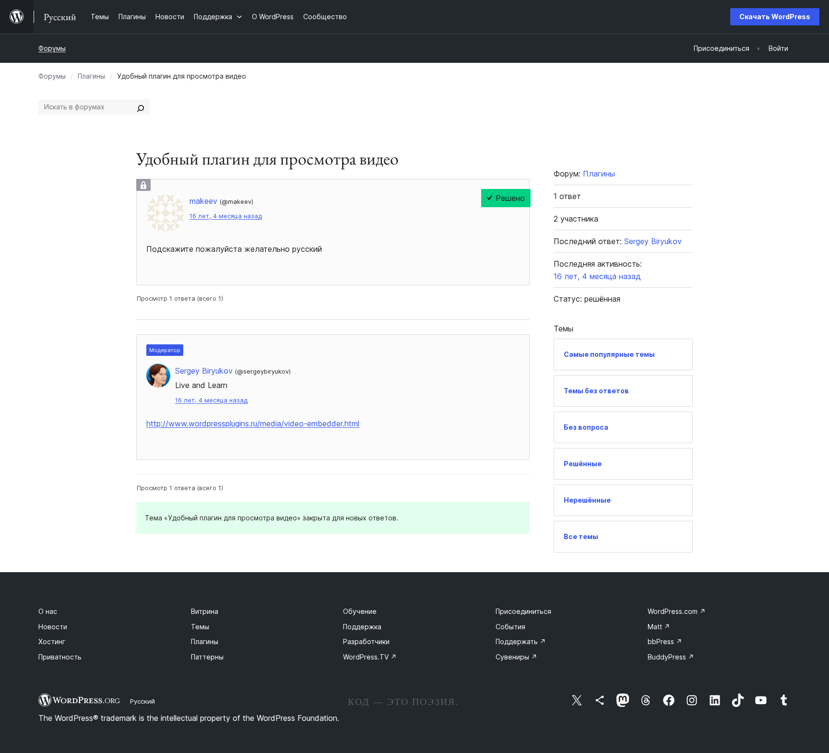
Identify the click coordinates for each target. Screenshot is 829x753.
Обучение (360, 611)
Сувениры (516, 657)
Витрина (204, 611)
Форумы (52, 48)
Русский (142, 701)
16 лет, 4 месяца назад (225, 216)
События (510, 627)
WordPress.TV (370, 657)
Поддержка (362, 627)
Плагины (91, 76)
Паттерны (207, 657)
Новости (52, 627)
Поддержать (521, 641)
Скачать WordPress (774, 16)
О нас (47, 611)
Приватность (60, 657)
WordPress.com (677, 611)
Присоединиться (523, 611)
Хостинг (51, 641)
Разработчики (366, 641)
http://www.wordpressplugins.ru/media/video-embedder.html (252, 423)
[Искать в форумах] (140, 107)
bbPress (665, 641)
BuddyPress (671, 657)
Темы (200, 627)
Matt (659, 627)
